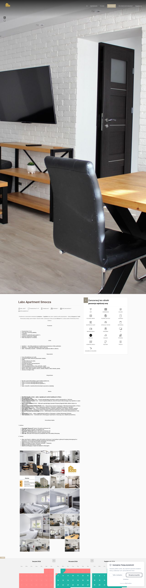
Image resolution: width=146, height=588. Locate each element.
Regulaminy (138, 6)
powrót (3, 557)
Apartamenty (93, 6)
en (4, 20)
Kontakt (102, 6)
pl (4, 17)
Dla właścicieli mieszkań (126, 6)
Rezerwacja (111, 6)
